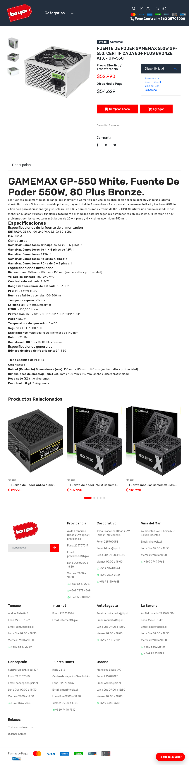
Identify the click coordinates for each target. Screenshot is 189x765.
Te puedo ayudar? (170, 757)
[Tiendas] (141, 8)
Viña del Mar (152, 86)
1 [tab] (88, 498)
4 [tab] (101, 498)
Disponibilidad (154, 68)
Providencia (152, 78)
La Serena (151, 90)
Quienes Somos (17, 734)
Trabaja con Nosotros (20, 727)
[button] (133, 8)
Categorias (55, 13)
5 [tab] (104, 498)
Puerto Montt (153, 82)
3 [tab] (97, 498)
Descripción (21, 165)
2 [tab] (94, 498)
